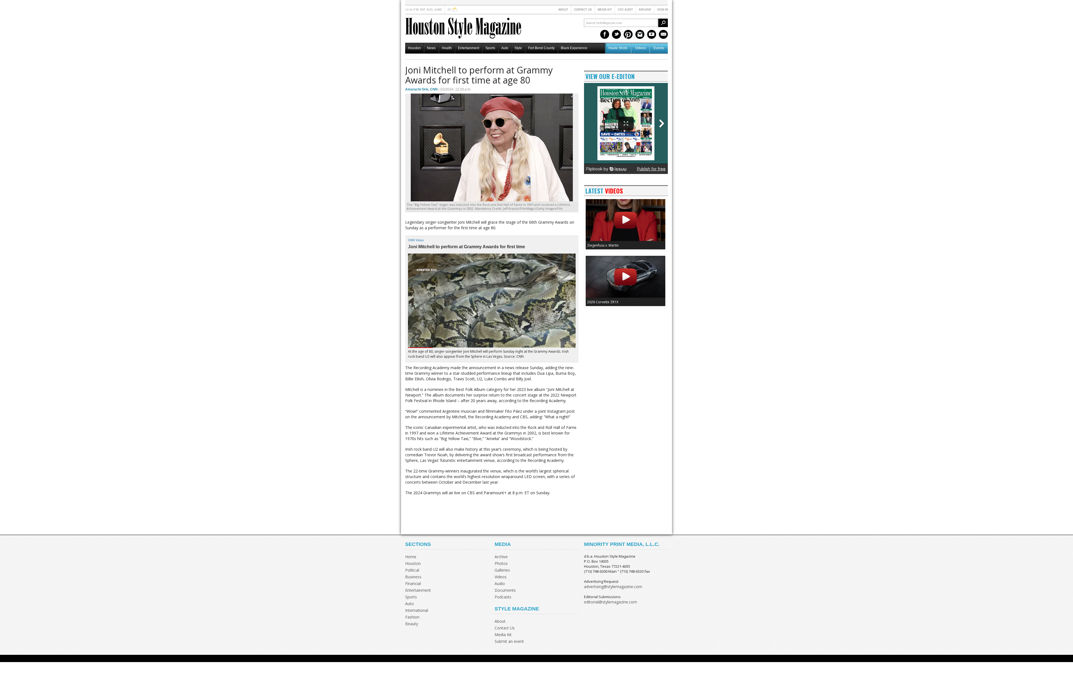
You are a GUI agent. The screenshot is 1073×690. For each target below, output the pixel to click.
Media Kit (605, 9)
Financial (413, 583)
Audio (500, 583)
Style (518, 48)
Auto (504, 48)
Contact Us (583, 9)
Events (659, 48)
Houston (414, 48)
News (431, 48)
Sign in (662, 9)
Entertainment (468, 48)
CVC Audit (625, 9)
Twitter (616, 34)
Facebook (604, 34)
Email (663, 34)
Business (413, 576)
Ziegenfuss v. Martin (603, 245)
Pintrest (628, 34)
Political (412, 570)
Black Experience (574, 48)
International (416, 610)
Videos (640, 48)
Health (447, 48)
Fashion (412, 617)
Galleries (502, 570)
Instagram (639, 34)
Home (410, 556)
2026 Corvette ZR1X (602, 302)
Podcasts (503, 597)
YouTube (651, 34)
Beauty (411, 623)
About (563, 9)
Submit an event (509, 641)
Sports (490, 48)
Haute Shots (618, 48)
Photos (501, 563)
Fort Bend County (541, 48)
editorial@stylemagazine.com (610, 602)
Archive (645, 9)
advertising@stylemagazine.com (613, 586)
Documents (505, 590)
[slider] (492, 347)
